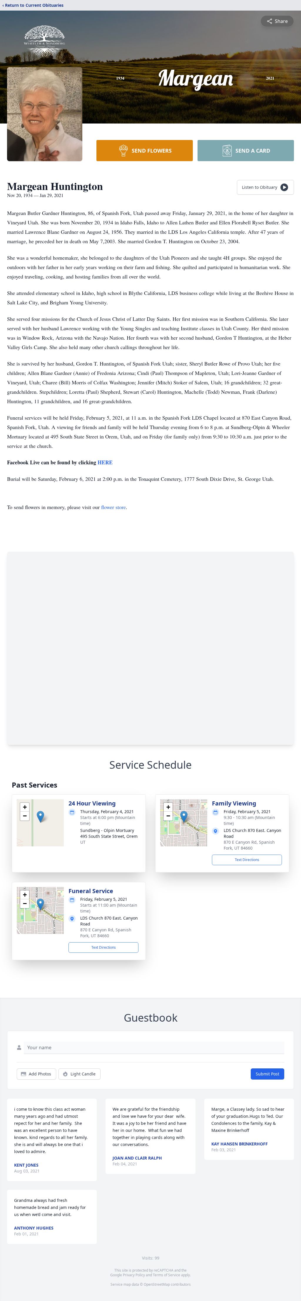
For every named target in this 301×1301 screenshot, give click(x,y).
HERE (105, 462)
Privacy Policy (134, 1274)
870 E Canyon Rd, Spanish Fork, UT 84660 (249, 845)
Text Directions (247, 859)
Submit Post (267, 1074)
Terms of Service (166, 1274)
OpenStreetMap (157, 1284)
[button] (40, 817)
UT (83, 842)
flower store (113, 507)
